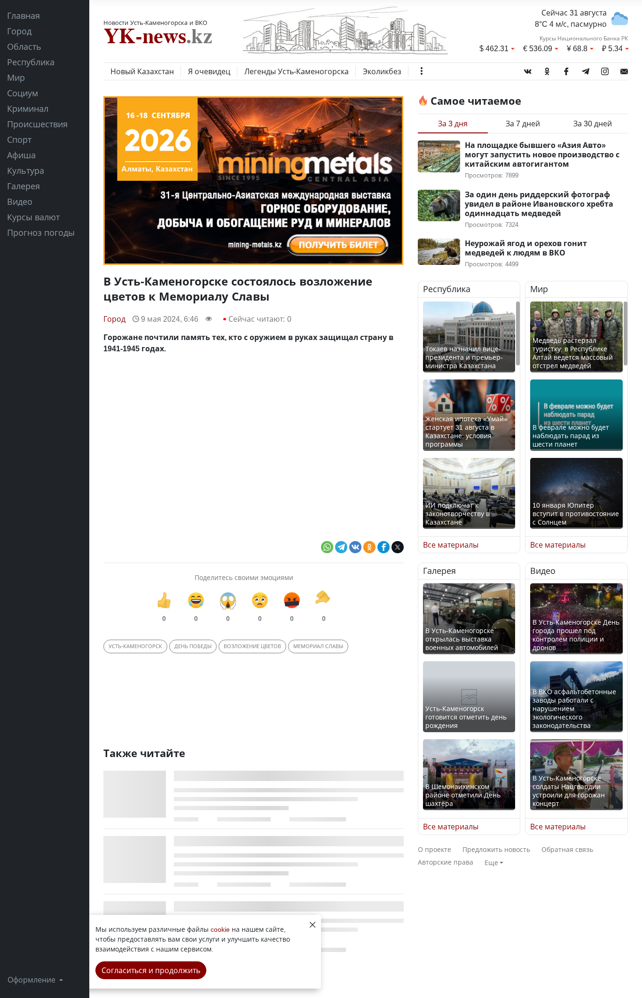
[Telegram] (585, 69)
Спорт (19, 139)
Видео (19, 201)
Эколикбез (382, 71)
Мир (16, 77)
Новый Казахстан (142, 71)
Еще (491, 862)
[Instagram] (605, 69)
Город (19, 31)
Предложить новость (496, 849)
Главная (23, 15)
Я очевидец (209, 71)
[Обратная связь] (624, 69)
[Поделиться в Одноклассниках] (369, 547)
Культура (25, 170)
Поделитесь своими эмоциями (244, 577)
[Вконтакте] (528, 69)
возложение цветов (252, 646)
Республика (31, 62)
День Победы (192, 646)
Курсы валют (33, 217)
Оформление (32, 980)
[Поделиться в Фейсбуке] (383, 547)
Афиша (21, 155)
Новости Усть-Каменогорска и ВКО (155, 22)
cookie (220, 929)
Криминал (27, 108)
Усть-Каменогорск (135, 646)
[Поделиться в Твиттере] (397, 547)
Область (24, 46)
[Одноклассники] (547, 69)
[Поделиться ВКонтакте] (355, 547)
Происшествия (37, 124)
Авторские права (445, 862)
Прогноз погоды (41, 232)
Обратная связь (567, 849)
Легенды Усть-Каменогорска (296, 71)
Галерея (23, 186)
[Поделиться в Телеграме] (341, 547)
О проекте (434, 849)
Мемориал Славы (318, 646)
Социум (22, 93)
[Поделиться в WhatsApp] (327, 547)
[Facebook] (566, 69)
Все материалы (450, 545)
